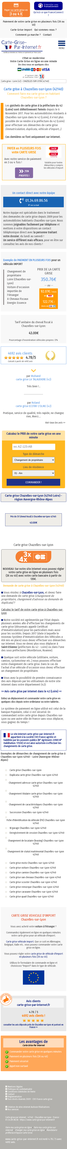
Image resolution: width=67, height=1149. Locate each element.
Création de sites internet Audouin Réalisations (28, 1107)
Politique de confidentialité (20, 1089)
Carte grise (6, 81)
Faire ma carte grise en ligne (18, 1127)
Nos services (13, 1109)
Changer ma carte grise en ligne (29, 1130)
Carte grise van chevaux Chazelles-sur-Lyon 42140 (35, 877)
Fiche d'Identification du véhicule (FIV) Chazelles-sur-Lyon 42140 (36, 822)
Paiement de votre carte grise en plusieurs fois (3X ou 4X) (33, 23)
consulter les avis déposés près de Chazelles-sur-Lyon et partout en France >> (33, 1025)
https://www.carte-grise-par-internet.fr (37, 1120)
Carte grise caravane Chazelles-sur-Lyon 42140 (34, 891)
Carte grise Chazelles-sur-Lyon (25, 770)
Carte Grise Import (21, 29)
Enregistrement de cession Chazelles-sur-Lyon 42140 (37, 832)
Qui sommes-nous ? (45, 29)
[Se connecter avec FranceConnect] (48, 6)
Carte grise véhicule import (20, 941)
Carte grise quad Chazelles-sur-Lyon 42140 (32, 896)
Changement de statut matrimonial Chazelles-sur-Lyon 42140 (36, 853)
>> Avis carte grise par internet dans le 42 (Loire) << (31, 691)
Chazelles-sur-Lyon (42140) (36, 81)
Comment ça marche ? (28, 34)
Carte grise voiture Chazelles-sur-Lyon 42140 (33, 867)
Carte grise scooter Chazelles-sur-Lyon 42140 (33, 882)
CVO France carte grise (42, 1099)
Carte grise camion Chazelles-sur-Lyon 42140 (33, 872)
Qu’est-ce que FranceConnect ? (48, 14)
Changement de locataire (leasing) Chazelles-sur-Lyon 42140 (36, 842)
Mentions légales (15, 1086)
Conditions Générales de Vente (21, 1091)
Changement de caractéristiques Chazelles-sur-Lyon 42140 (36, 806)
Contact (47, 34)
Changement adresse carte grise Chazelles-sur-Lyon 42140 (36, 784)
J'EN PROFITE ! (24, 173)
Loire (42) (17, 81)
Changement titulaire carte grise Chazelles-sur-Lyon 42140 (36, 795)
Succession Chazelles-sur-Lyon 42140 (29, 812)
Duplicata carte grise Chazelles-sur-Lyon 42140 (34, 775)
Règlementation (15, 1096)
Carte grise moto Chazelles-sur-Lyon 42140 (32, 862)
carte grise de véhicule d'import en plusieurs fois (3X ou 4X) (41, 955)
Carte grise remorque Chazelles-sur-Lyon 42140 (34, 887)
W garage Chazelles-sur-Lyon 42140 (28, 828)
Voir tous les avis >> (55, 422)
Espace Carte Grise (24, 1133)
